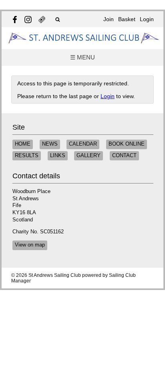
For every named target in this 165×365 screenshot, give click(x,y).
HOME (22, 144)
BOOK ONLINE (127, 144)
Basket (126, 19)
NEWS (50, 144)
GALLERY (88, 155)
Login (147, 19)
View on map (30, 245)
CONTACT (124, 155)
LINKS (57, 155)
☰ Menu (82, 57)
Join (108, 19)
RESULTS (26, 155)
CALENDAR (83, 144)
